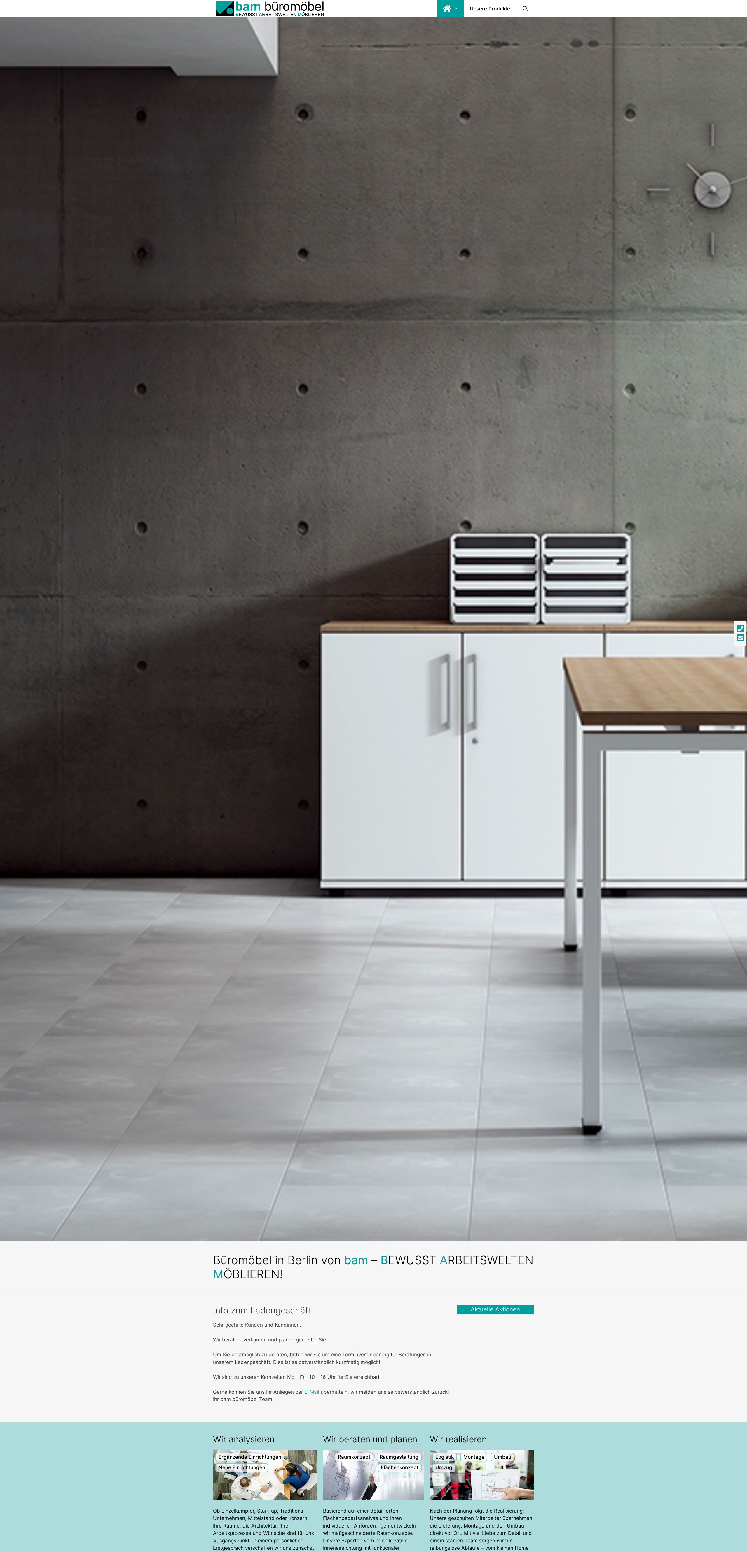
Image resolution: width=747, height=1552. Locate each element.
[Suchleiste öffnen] (525, 8)
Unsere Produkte (490, 9)
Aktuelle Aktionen (495, 1309)
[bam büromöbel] (270, 8)
